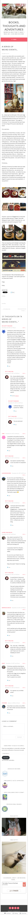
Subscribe (5, 757)
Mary (3, 663)
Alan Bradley (5, 884)
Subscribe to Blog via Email (14, 745)
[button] (6, 192)
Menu (14, 39)
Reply (24, 327)
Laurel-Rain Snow (7, 532)
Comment (19, 737)
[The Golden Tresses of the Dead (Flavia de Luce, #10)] (24, 886)
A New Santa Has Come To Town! (22, 309)
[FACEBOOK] (10, 908)
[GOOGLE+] (15, 908)
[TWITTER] (12, 908)
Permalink (4, 303)
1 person (17, 395)
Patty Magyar (9, 371)
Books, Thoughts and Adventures (14, 26)
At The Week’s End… (7, 309)
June (3, 433)
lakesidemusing (6, 473)
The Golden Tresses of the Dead (10, 883)
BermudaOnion (6, 607)
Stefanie (4, 703)
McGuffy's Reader (7, 326)
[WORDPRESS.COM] (18, 908)
